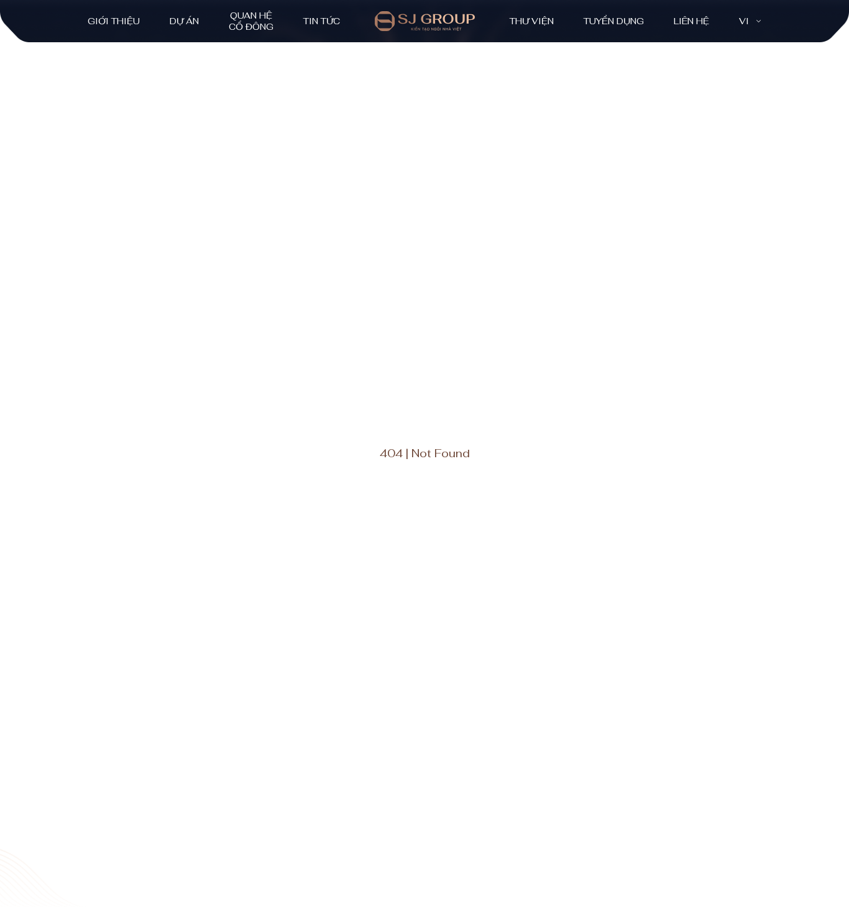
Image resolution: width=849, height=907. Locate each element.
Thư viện (532, 21)
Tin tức (321, 21)
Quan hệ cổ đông (251, 21)
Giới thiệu (114, 21)
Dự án (184, 21)
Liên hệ (691, 21)
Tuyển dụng (614, 21)
